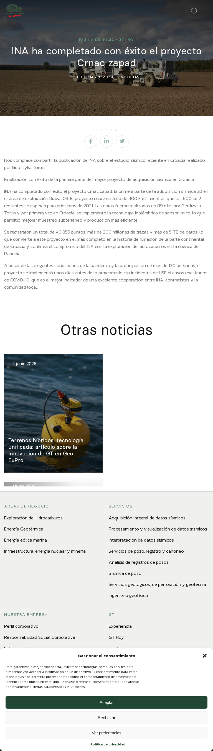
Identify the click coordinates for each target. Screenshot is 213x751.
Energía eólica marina (25, 540)
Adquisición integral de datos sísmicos (147, 517)
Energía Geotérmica (23, 528)
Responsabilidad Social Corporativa (39, 637)
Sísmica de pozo (125, 573)
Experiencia (120, 626)
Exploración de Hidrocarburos (33, 517)
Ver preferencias (106, 733)
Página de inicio (97, 39)
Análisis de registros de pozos (139, 562)
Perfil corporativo (21, 626)
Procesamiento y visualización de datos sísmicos (158, 528)
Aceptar (107, 702)
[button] (204, 655)
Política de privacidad (107, 744)
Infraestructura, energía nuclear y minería (45, 551)
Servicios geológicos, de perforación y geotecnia (157, 584)
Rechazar (106, 717)
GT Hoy (126, 39)
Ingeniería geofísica (128, 595)
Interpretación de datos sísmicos (141, 540)
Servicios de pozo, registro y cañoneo (146, 551)
